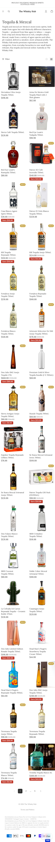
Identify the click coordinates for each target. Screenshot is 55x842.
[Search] (9, 11)
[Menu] (3, 11)
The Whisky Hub (30, 804)
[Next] (41, 791)
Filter (7, 59)
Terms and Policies (27, 810)
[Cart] (52, 11)
